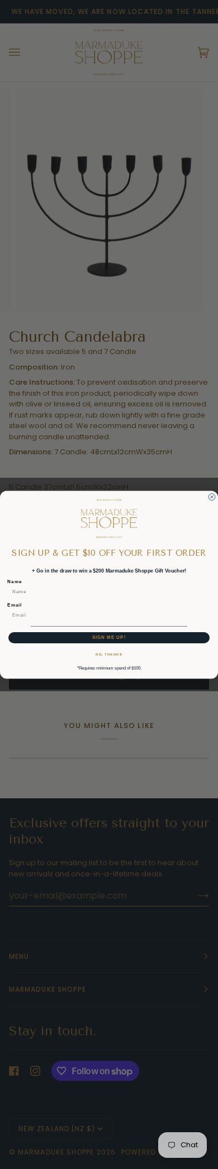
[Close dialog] (211, 496)
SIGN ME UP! (109, 637)
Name (14, 581)
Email (14, 605)
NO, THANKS (109, 654)
